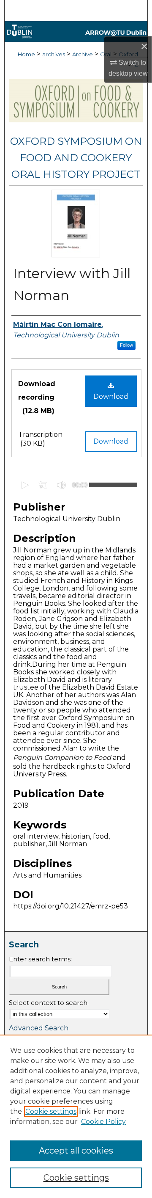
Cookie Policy (103, 1122)
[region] (76, 1116)
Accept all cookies (76, 1151)
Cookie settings (50, 1111)
